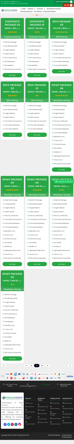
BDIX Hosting (68, 403)
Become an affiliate (28, 417)
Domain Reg (55, 403)
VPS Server (38, 11)
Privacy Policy (67, 437)
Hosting (40, 9)
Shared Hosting (56, 418)
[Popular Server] (9, 10)
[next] (47, 365)
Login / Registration (62, 1)
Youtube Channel (30, 424)
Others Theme (44, 422)
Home (24, 9)
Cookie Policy (67, 435)
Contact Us (30, 406)
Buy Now (12, 75)
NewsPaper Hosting (53, 414)
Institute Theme (42, 419)
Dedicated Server (49, 11)
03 (42, 365)
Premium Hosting (55, 424)
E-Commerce (43, 413)
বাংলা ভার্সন (66, 5)
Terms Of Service (54, 435)
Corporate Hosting (67, 408)
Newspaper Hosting (54, 9)
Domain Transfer (54, 408)
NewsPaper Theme (43, 406)
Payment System (30, 412)
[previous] (26, 365)
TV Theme (42, 410)
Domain (30, 9)
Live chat (47, 384)
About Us (30, 403)
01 (31, 365)
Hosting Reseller (26, 11)
